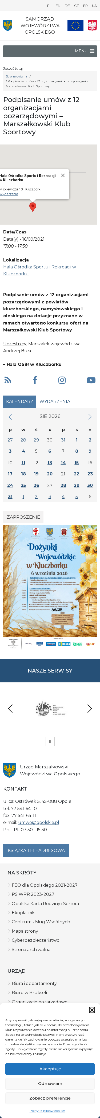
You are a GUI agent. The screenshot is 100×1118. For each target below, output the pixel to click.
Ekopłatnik (23, 912)
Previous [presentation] (10, 708)
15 (76, 462)
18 (23, 473)
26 (36, 485)
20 (50, 473)
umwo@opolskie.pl (38, 822)
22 (76, 473)
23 (90, 473)
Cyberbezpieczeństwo (35, 940)
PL (49, 6)
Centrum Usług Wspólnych (41, 921)
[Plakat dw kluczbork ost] (50, 587)
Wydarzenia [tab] (54, 401)
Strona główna (16, 76)
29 (36, 440)
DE (67, 6)
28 (23, 440)
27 (10, 440)
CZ (76, 6)
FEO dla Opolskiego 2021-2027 (45, 885)
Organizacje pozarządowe (39, 1001)
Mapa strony (25, 931)
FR (85, 6)
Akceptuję (50, 1068)
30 (90, 485)
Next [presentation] (90, 708)
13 (49, 462)
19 (36, 473)
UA (94, 6)
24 (10, 485)
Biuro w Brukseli (29, 992)
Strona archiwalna (31, 949)
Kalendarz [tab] (19, 401)
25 (23, 485)
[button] (92, 1010)
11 (23, 462)
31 (63, 440)
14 (63, 462)
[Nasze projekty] (75, 25)
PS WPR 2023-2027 (33, 894)
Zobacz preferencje (50, 1098)
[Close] (63, 175)
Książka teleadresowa (36, 850)
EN (58, 6)
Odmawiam (50, 1083)
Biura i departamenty (34, 983)
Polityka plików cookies (47, 1111)
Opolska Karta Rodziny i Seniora (45, 903)
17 (10, 473)
